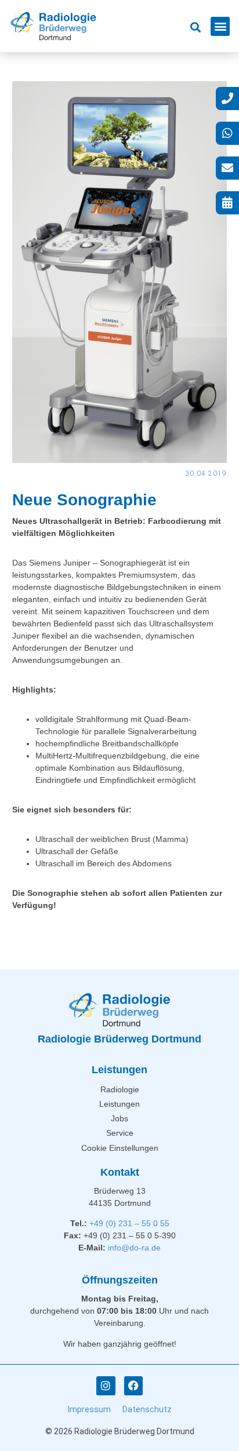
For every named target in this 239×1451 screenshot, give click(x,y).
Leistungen (119, 1104)
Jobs (119, 1118)
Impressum (89, 1409)
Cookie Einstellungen (119, 1148)
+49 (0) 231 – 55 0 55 (129, 1223)
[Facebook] (133, 1385)
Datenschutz (147, 1409)
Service (119, 1133)
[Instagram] (105, 1385)
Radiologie (119, 1089)
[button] (220, 26)
